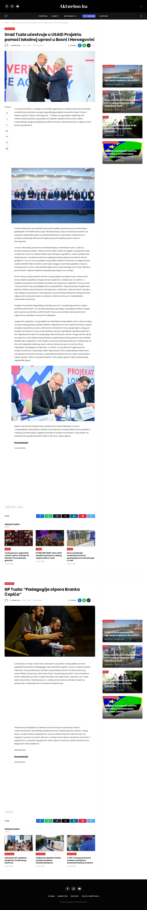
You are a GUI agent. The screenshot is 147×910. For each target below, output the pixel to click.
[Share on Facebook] (80, 45)
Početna (43, 16)
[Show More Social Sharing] (93, 45)
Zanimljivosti (108, 66)
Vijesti (54, 16)
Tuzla (8, 549)
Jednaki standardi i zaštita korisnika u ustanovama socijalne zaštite (121, 154)
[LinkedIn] (7, 131)
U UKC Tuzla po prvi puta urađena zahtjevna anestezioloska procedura (80, 860)
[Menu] (6, 16)
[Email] (7, 148)
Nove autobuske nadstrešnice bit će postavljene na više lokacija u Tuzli (80, 557)
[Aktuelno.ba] (73, 6)
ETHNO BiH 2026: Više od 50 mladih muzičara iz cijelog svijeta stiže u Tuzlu (49, 555)
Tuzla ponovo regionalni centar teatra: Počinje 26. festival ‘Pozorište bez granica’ (17, 557)
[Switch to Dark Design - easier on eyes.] (141, 6)
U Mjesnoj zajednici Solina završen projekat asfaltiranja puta (48, 860)
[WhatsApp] (7, 125)
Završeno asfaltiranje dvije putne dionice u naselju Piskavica (120, 128)
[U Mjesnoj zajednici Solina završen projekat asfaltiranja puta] (50, 843)
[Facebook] (7, 113)
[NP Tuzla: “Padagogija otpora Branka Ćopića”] (50, 631)
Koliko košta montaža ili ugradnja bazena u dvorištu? (122, 79)
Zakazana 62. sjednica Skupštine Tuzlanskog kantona (16, 860)
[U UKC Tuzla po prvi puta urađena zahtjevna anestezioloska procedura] (81, 843)
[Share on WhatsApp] (84, 45)
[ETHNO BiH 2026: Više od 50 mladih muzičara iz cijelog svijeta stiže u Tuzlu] (50, 538)
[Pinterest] (7, 136)
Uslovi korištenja (90, 896)
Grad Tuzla (10, 29)
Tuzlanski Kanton (110, 142)
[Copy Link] (89, 45)
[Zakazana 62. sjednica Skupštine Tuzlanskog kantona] (19, 843)
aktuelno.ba (16, 45)
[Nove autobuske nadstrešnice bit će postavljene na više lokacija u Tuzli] (81, 538)
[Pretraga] (141, 16)
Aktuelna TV (70, 16)
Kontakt (104, 16)
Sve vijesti (9, 584)
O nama (51, 896)
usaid (20, 507)
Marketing (63, 896)
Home (7, 23)
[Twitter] (7, 119)
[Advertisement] (53, 147)
